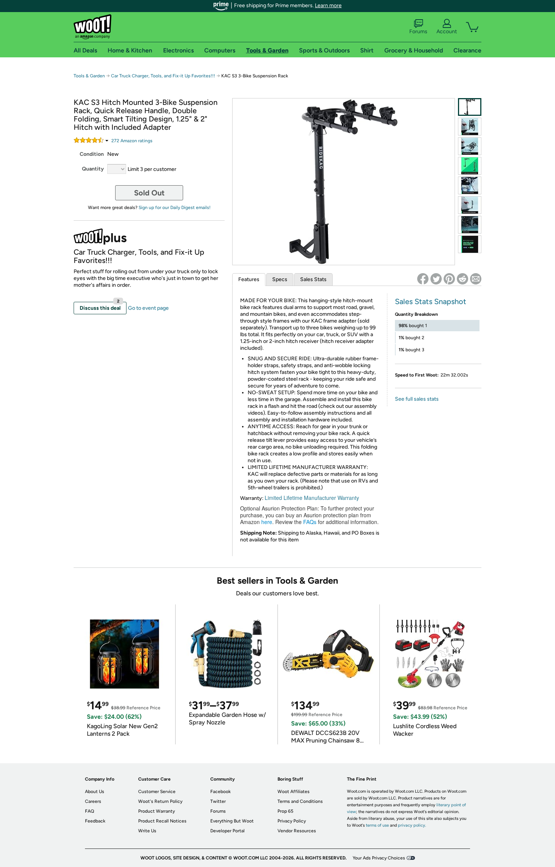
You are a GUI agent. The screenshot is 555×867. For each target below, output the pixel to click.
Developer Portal (227, 830)
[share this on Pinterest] (449, 278)
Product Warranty (156, 811)
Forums (418, 31)
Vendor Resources (297, 830)
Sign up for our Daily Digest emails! (175, 207)
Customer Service (157, 791)
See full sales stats (417, 399)
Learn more (328, 5)
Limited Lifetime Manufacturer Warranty (312, 497)
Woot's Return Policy (160, 801)
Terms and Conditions (300, 801)
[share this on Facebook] (423, 278)
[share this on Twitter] (436, 278)
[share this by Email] (475, 278)
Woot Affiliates (294, 791)
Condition (92, 154)
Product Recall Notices (162, 821)
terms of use (377, 825)
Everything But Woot (232, 821)
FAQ (89, 811)
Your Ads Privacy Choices (379, 858)
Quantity (93, 169)
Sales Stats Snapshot (430, 301)
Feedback (95, 821)
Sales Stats (313, 279)
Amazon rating (132, 140)
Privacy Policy (292, 821)
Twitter (218, 801)
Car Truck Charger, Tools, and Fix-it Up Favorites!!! (163, 75)
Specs (279, 279)
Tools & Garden (89, 75)
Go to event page (148, 308)
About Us (94, 791)
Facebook (220, 791)
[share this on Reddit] (462, 278)
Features (248, 279)
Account (446, 31)
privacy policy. (412, 825)
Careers (93, 801)
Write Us (147, 830)
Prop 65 (285, 811)
